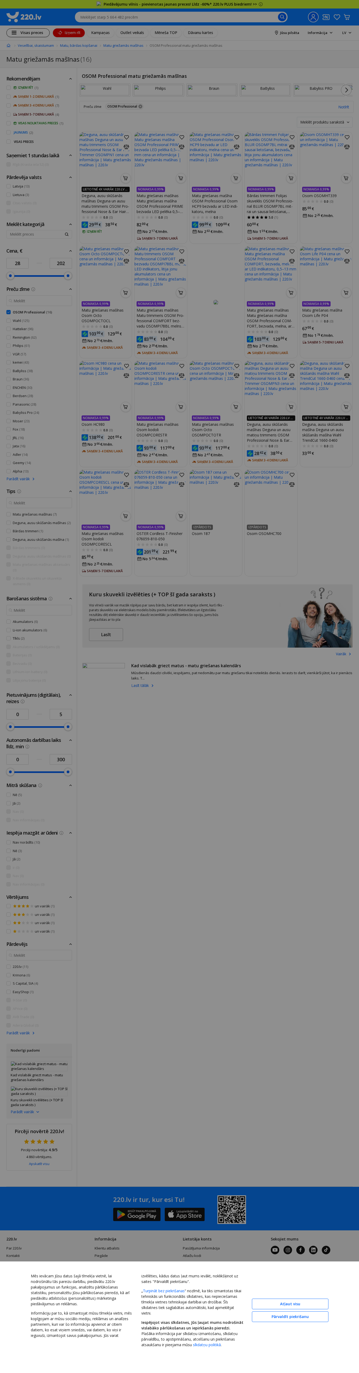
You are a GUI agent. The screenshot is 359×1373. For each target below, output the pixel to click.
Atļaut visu (290, 1303)
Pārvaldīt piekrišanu (290, 1316)
